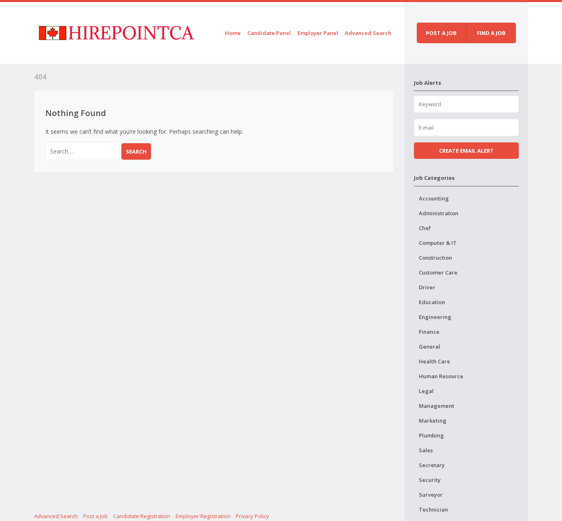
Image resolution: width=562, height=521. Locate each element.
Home (233, 33)
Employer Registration (203, 516)
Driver (427, 287)
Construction (435, 257)
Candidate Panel (269, 33)
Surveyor (431, 494)
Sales (426, 450)
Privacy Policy (252, 516)
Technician (433, 509)
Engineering (435, 317)
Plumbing (431, 435)
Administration (438, 213)
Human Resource (441, 376)
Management (436, 405)
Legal (426, 391)
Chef (425, 228)
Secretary (432, 465)
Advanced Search (368, 33)
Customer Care (438, 272)
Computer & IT (438, 243)
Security (430, 480)
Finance (429, 331)
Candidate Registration (141, 516)
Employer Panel (317, 33)
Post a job (441, 33)
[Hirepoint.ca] (116, 31)
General (429, 346)
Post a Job (95, 516)
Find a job (491, 33)
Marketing (432, 420)
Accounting (434, 198)
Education (432, 302)
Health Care (434, 361)
